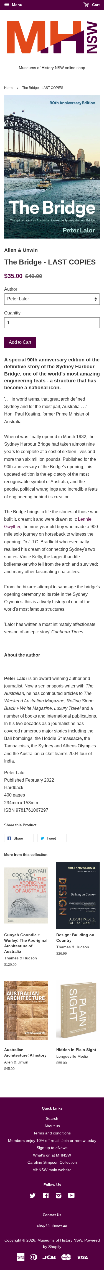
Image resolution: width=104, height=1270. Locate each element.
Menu (16, 4)
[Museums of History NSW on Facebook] (45, 1197)
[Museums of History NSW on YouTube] (71, 1197)
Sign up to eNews (52, 1148)
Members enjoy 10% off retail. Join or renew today (52, 1141)
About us (52, 1126)
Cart (95, 4)
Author (10, 289)
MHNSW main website (52, 1170)
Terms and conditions (52, 1133)
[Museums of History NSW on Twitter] (33, 1197)
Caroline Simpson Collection (52, 1162)
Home (8, 88)
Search (52, 1118)
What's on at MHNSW (52, 1155)
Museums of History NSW (59, 1240)
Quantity (12, 313)
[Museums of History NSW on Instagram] (58, 1197)
